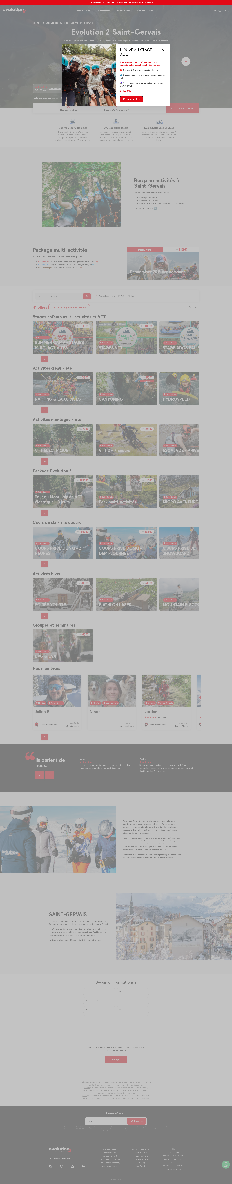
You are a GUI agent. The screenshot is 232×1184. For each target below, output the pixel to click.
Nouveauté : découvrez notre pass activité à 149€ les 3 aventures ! (112, 3)
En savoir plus (131, 99)
